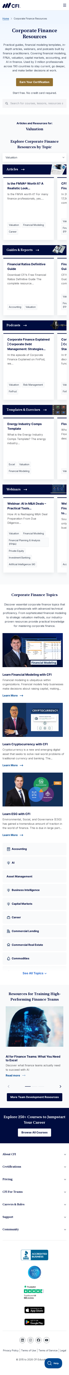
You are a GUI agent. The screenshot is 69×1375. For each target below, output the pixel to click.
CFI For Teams (13, 1192)
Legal (63, 1350)
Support (8, 1217)
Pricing (8, 1179)
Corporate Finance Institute (12, 5)
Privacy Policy (11, 1350)
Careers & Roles (13, 1204)
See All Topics (33, 973)
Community (11, 1229)
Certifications (12, 1166)
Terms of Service (48, 1350)
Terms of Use (28, 1350)
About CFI (9, 1154)
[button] (60, 1086)
